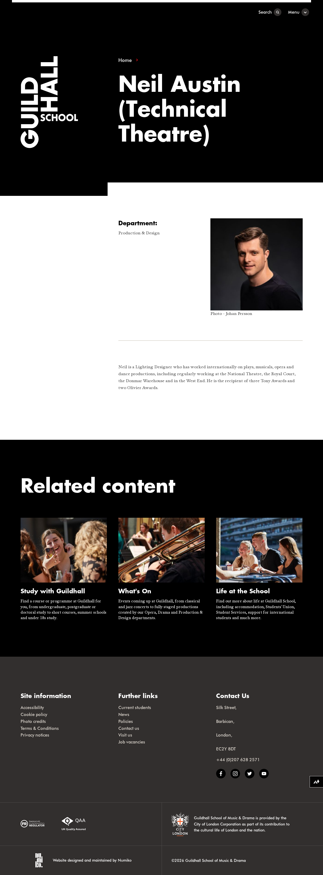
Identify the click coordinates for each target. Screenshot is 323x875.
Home (125, 60)
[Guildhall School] (41, 12)
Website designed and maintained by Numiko (92, 860)
